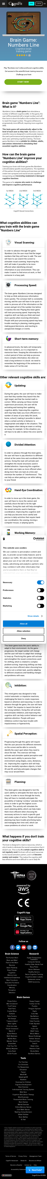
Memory (12, 987)
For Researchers (23, 1067)
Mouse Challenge (35, 1036)
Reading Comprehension (23, 1112)
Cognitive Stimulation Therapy (23, 1094)
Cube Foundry (35, 1021)
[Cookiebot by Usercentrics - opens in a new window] (33, 539)
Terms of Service (10, 1156)
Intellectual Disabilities (12, 978)
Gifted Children (23, 1114)
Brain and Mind (12, 960)
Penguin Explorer (35, 1009)
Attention (12, 993)
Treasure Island (12, 1021)
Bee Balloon (34, 1016)
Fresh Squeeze (34, 1024)
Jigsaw (34, 1026)
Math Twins (34, 1031)
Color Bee (34, 1014)
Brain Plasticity (12, 968)
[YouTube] (23, 947)
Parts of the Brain (12, 963)
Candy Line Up (34, 1004)
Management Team (35, 1156)
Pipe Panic (12, 1009)
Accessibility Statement (18, 1169)
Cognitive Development (23, 1084)
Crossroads (35, 1018)
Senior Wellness (34, 969)
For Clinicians (23, 1064)
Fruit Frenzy (12, 1006)
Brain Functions (12, 980)
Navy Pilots (34, 967)
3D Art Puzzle (12, 1053)
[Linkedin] (34, 947)
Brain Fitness (12, 970)
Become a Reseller (16, 1165)
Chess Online (12, 1001)
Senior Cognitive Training (34, 974)
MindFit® (23, 1074)
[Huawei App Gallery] (24, 932)
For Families (23, 1062)
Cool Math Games (23, 1109)
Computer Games (34, 962)
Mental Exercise (23, 1104)
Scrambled (12, 1043)
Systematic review (34, 979)
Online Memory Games (23, 1107)
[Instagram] (29, 947)
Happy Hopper (34, 1001)
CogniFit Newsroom (12, 1160)
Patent (23, 1072)
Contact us (28, 1165)
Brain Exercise (23, 1087)
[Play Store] (24, 925)
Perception (12, 990)
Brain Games (23, 1102)
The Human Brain (12, 958)
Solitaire (12, 1014)
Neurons (12, 965)
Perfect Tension (34, 1039)
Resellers (23, 1079)
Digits (35, 1011)
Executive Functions (12, 983)
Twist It (34, 1043)
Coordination (12, 985)
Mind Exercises (23, 1097)
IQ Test (23, 1119)
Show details (33, 616)
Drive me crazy (12, 1026)
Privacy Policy (22, 1156)
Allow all (23, 624)
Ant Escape (12, 1018)
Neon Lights (12, 1024)
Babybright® (23, 1077)
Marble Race (12, 1039)
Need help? (37, 1170)
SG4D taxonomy (34, 982)
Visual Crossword (12, 1029)
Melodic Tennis (12, 1041)
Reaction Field (34, 1048)
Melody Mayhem (12, 1048)
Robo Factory (12, 1016)
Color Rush (12, 1051)
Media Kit (24, 1160)
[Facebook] (12, 947)
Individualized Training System (23, 1089)
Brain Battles (23, 1117)
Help (35, 1165)
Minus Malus (34, 1033)
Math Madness (12, 1036)
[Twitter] (18, 947)
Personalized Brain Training (23, 1099)
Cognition (12, 973)
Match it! (12, 1031)
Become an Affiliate (35, 1160)
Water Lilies (35, 1046)
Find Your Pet (12, 1046)
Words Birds (34, 1051)
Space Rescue (12, 1033)
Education (23, 1070)
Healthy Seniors (34, 972)
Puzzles (34, 1006)
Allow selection (23, 631)
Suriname (7, 1175)
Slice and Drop (34, 1041)
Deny (23, 638)
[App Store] (24, 918)
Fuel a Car (34, 1029)
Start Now (23, 82)
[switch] (40, 590)
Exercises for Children (23, 1082)
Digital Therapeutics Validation (34, 958)
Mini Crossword (12, 1004)
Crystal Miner (12, 1011)
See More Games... (34, 1053)
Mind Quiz (23, 1092)
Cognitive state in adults (34, 977)
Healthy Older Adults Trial (34, 964)
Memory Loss (12, 975)
